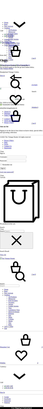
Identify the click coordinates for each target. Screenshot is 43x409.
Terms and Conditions (11, 121)
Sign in (3, 168)
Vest (9, 323)
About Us (7, 111)
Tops (10, 41)
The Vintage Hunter (6, 68)
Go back (34, 85)
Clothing (7, 28)
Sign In (2, 392)
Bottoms (11, 313)
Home (6, 22)
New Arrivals (8, 26)
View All (3, 255)
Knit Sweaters (13, 34)
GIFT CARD (8, 60)
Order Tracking (9, 115)
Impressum (7, 148)
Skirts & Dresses (13, 312)
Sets (9, 315)
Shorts (10, 321)
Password (3, 161)
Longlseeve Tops (14, 310)
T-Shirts (11, 319)
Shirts (10, 317)
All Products (12, 30)
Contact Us (8, 119)
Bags (6, 24)
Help (5, 142)
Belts (10, 325)
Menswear (11, 32)
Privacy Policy (9, 122)
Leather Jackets (13, 39)
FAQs (6, 144)
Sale (5, 328)
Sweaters (11, 35)
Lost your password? (7, 172)
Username (3, 157)
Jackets (10, 37)
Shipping (7, 113)
